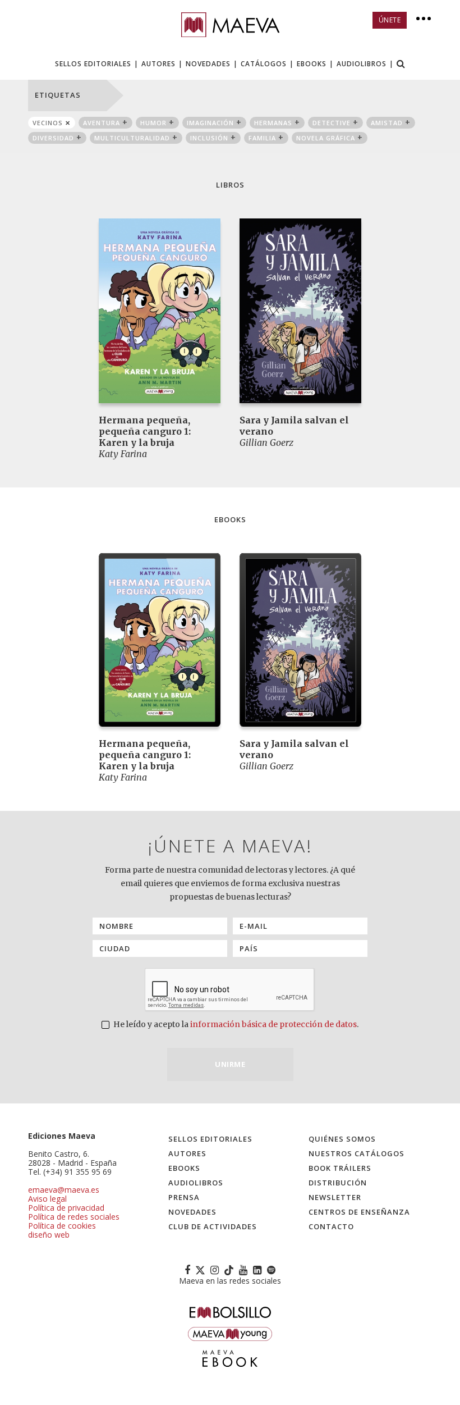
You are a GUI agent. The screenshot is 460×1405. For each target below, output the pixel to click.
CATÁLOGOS (264, 64)
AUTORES (158, 64)
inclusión (209, 138)
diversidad (53, 138)
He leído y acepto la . (235, 1024)
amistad (387, 122)
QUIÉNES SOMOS (342, 1139)
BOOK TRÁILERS (340, 1168)
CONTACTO (331, 1226)
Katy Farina (123, 453)
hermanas (273, 122)
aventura (101, 122)
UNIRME (230, 1064)
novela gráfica (325, 138)
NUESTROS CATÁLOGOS (356, 1153)
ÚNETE (390, 20)
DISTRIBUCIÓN (338, 1183)
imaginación (210, 122)
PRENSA (184, 1197)
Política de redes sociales (73, 1216)
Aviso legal (47, 1198)
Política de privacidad (66, 1207)
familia (262, 138)
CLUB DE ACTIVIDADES (212, 1226)
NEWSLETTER (335, 1197)
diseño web (49, 1234)
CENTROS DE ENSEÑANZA (359, 1212)
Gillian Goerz (266, 442)
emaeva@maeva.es (63, 1189)
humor (153, 122)
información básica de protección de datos (273, 1024)
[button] (401, 65)
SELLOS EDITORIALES (93, 64)
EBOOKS (311, 64)
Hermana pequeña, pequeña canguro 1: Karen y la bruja (145, 431)
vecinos (48, 122)
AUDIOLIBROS (362, 64)
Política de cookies (62, 1225)
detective (331, 122)
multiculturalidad (132, 138)
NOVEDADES (208, 64)
